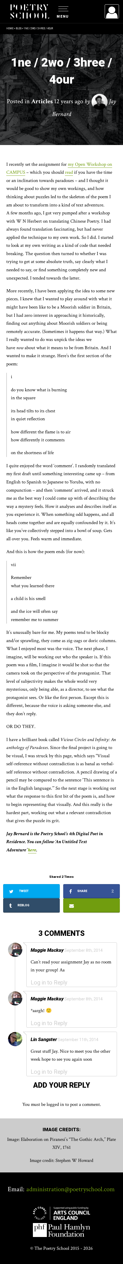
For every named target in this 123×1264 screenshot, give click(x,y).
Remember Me (65, 82)
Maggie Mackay (47, 950)
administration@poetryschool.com (70, 1189)
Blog (18, 28)
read (69, 172)
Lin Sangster (44, 1039)
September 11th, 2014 (78, 1039)
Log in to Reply (49, 982)
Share (95, 891)
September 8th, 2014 (83, 950)
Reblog (23, 905)
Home (9, 28)
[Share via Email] (91, 905)
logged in (55, 1104)
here (32, 850)
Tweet (23, 891)
